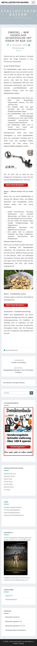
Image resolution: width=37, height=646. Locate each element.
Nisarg (21, 643)
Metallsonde (18, 48)
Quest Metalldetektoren (12, 512)
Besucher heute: (11, 617)
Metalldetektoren (12, 350)
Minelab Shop (9, 487)
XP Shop (7, 489)
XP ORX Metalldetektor (12, 510)
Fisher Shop (8, 481)
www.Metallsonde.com (20, 580)
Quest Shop (8, 479)
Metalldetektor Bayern (14, 2)
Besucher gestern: (12, 621)
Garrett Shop (8, 484)
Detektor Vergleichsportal (13, 507)
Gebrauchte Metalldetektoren (14, 515)
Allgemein (9, 595)
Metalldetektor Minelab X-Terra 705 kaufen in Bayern (18, 370)
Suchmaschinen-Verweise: (15, 630)
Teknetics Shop (9, 476)
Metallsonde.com (10, 474)
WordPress (29, 641)
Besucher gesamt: (12, 626)
